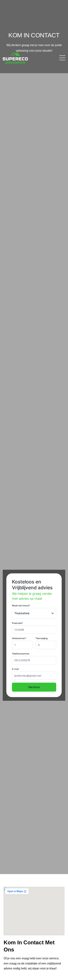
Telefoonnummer (21, 653)
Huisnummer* (19, 638)
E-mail (15, 669)
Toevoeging (42, 638)
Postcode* (17, 623)
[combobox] (34, 613)
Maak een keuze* (21, 605)
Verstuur (34, 687)
